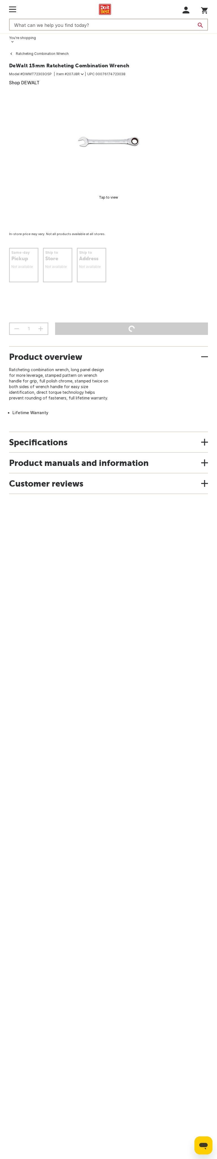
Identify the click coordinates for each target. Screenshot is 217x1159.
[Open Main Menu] (12, 9)
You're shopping (22, 38)
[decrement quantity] (16, 329)
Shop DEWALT (24, 82)
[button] (186, 10)
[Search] (200, 25)
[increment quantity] (40, 329)
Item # (68, 74)
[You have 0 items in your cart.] (204, 9)
